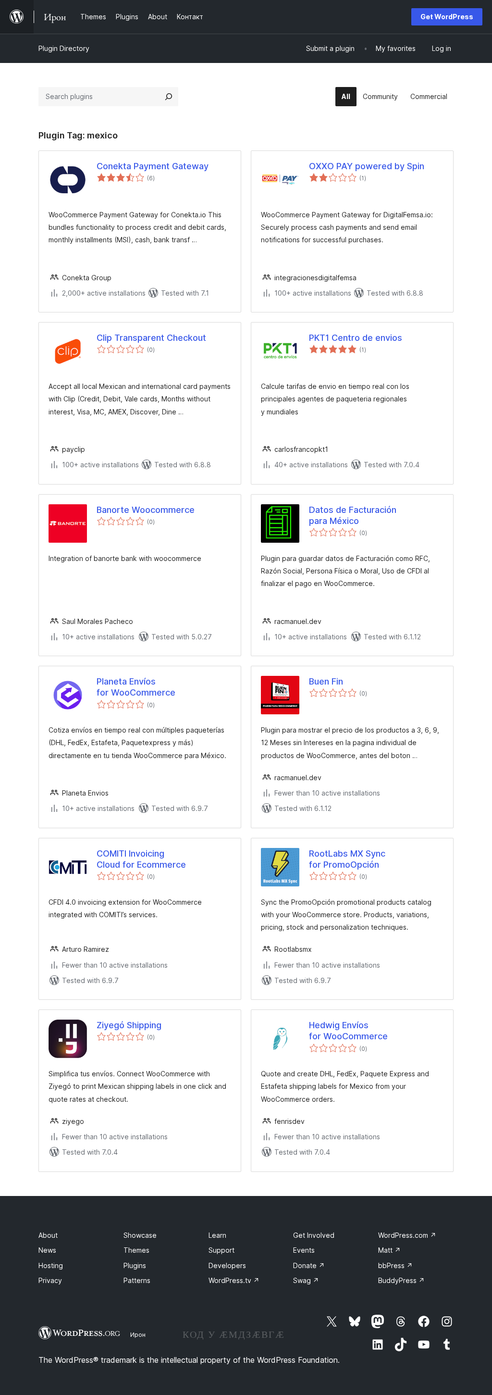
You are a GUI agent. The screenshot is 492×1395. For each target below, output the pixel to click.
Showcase (140, 1235)
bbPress (395, 1265)
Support (221, 1250)
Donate (309, 1265)
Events (304, 1250)
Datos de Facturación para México (352, 515)
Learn (217, 1235)
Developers (227, 1265)
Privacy (50, 1280)
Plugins (134, 1265)
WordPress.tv (234, 1280)
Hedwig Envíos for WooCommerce (348, 1030)
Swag (306, 1280)
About (48, 1235)
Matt (389, 1250)
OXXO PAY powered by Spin (366, 166)
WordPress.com (407, 1235)
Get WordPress (446, 16)
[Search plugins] (168, 96)
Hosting (50, 1265)
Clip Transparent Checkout (151, 338)
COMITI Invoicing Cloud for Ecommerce (141, 859)
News (47, 1250)
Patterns (136, 1280)
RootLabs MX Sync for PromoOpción (347, 859)
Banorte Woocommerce (146, 510)
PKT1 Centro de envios (355, 338)
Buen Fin (326, 681)
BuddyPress (401, 1280)
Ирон (138, 1334)
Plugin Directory (63, 48)
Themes (136, 1250)
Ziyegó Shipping (129, 1025)
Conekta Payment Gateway (153, 166)
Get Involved (313, 1235)
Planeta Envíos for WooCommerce (136, 687)
